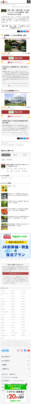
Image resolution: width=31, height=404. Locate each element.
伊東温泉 (13, 309)
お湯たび (17, 342)
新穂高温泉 (13, 317)
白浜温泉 (13, 319)
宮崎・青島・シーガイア (7, 177)
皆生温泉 (13, 325)
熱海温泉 (23, 335)
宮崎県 (15, 168)
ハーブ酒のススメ (25, 345)
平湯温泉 (2, 317)
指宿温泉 (2, 338)
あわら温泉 (3, 314)
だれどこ (9, 342)
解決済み (25, 154)
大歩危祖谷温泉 (4, 335)
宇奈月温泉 (13, 314)
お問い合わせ (5, 374)
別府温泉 (2, 327)
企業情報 (4, 365)
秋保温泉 (13, 296)
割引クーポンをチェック (17, 62)
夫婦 (8, 168)
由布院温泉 (13, 335)
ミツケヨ (27, 344)
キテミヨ (2, 344)
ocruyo (13, 342)
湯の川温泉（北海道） (4, 294)
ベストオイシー (8, 344)
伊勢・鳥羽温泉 (14, 332)
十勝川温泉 (23, 290)
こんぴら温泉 (14, 322)
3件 (29, 107)
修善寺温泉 (23, 309)
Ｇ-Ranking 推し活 (9, 345)
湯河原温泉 (3, 309)
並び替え (3, 159)
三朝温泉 (23, 322)
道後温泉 (2, 322)
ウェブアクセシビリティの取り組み (10, 377)
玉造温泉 (2, 325)
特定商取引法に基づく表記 (17, 384)
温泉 (8, 171)
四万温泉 (23, 301)
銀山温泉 (13, 298)
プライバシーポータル (19, 380)
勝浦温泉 (23, 319)
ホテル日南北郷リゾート (11, 90)
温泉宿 (11, 171)
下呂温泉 (23, 314)
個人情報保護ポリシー (7, 380)
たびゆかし (3, 345)
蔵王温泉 (2, 298)
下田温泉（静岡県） (5, 311)
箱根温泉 (2, 332)
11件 (28, 53)
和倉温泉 (13, 311)
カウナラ (23, 344)
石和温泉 (23, 306)
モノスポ (13, 344)
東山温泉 (23, 296)
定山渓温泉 (3, 290)
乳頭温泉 (13, 293)
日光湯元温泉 (24, 330)
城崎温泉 (23, 317)
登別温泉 (13, 290)
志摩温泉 (23, 332)
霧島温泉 (23, 327)
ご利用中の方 (5, 369)
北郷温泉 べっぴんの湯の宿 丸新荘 (15, 36)
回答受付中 (15, 154)
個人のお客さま (6, 356)
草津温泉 (23, 298)
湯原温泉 (23, 325)
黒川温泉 (13, 327)
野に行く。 (18, 344)
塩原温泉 (13, 304)
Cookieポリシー (5, 384)
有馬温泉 (2, 319)
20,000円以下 (24, 171)
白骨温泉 (2, 306)
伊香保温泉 (3, 301)
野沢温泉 (23, 304)
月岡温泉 (13, 306)
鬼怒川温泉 (3, 304)
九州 (11, 168)
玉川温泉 (13, 330)
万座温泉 (13, 301)
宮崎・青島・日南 (22, 168)
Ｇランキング (4, 342)
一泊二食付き (17, 171)
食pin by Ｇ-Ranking (17, 345)
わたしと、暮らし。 (24, 342)
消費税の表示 (13, 374)
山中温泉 (23, 311)
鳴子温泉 (23, 293)
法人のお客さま (6, 361)
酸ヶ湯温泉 (3, 330)
